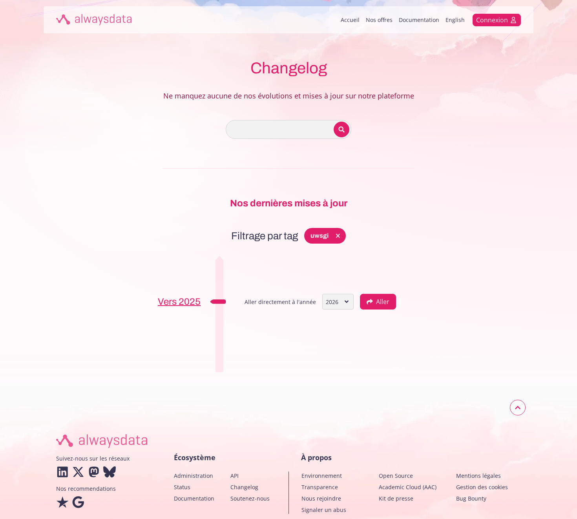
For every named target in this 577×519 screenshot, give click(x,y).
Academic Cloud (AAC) (407, 487)
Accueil (350, 20)
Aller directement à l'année (280, 302)
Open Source (396, 475)
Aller (382, 301)
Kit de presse (396, 498)
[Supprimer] (338, 236)
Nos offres (379, 20)
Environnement (321, 475)
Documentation (419, 20)
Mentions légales (478, 475)
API (234, 475)
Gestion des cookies (482, 487)
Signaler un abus (323, 510)
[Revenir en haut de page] (518, 407)
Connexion (492, 20)
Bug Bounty (471, 498)
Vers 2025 (179, 302)
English (455, 20)
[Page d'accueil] (94, 20)
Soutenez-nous (250, 498)
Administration (193, 475)
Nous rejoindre (321, 498)
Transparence (319, 487)
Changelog (244, 487)
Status (182, 487)
